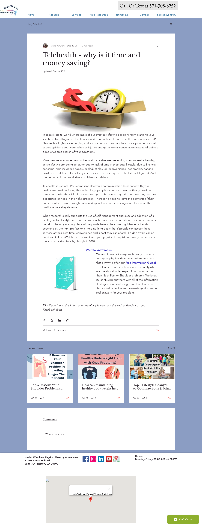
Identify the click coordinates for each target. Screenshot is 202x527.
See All (171, 347)
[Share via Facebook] (44, 320)
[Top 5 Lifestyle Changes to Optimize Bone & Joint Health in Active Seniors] (152, 366)
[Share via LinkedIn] (59, 320)
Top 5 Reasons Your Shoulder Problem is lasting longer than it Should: (46, 386)
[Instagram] (93, 459)
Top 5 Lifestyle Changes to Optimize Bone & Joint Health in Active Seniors (151, 386)
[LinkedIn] (101, 459)
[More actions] (157, 46)
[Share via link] (67, 320)
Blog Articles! (34, 23)
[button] (76, 15)
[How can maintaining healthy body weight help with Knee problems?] (101, 366)
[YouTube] (109, 459)
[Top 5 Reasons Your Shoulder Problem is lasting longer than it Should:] (50, 366)
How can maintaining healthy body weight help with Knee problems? (100, 386)
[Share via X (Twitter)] (51, 320)
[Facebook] (86, 459)
